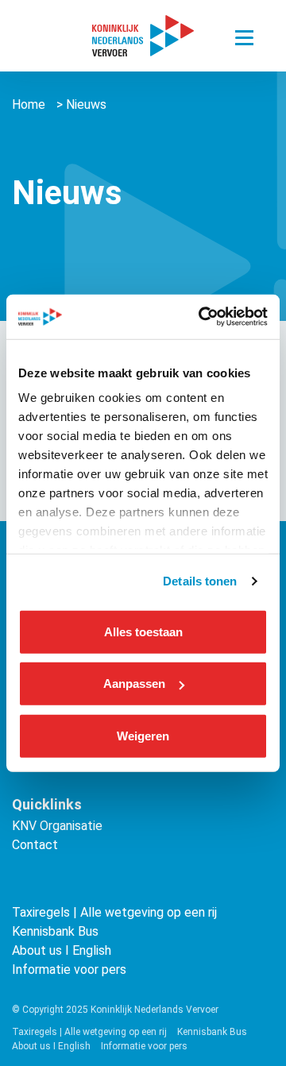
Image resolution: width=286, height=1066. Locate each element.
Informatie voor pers (69, 969)
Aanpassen (134, 683)
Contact (35, 844)
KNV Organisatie (57, 825)
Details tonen (200, 581)
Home (28, 104)
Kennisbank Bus (55, 931)
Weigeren (143, 735)
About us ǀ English (61, 950)
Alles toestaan (143, 631)
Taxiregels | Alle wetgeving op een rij (114, 912)
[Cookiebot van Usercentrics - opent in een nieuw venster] (202, 317)
